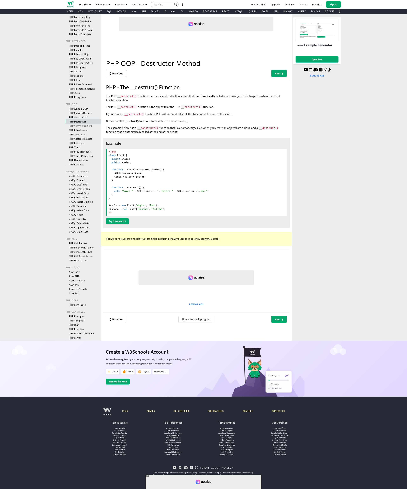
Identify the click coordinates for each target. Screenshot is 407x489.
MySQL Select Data (79, 210)
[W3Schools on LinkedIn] (311, 70)
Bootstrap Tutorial (119, 445)
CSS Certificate (280, 430)
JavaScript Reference (173, 433)
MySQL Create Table (79, 188)
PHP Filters (75, 80)
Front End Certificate (279, 435)
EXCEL (265, 11)
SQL (109, 11)
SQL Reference (173, 435)
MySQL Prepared (77, 206)
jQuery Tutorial (120, 454)
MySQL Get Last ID (79, 197)
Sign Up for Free (118, 381)
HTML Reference (173, 428)
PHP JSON (74, 92)
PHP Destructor (77, 121)
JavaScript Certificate (279, 433)
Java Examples (227, 449)
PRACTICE (248, 410)
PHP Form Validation (80, 21)
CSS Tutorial (119, 430)
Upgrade (275, 4)
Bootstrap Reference (173, 442)
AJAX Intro (74, 271)
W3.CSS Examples (226, 442)
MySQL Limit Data (78, 231)
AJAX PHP (74, 276)
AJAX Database (77, 280)
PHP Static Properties (81, 155)
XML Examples (226, 452)
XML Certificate (280, 454)
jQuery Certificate (280, 445)
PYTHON (121, 11)
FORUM (204, 467)
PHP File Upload (77, 67)
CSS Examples (226, 430)
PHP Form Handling (79, 17)
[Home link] (70, 4)
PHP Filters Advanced (80, 84)
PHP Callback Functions (82, 88)
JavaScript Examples (226, 433)
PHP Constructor (78, 117)
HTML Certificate (279, 428)
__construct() (191, 106)
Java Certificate (279, 447)
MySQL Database (78, 176)
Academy (289, 4)
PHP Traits (75, 147)
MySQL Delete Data (79, 223)
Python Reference (173, 438)
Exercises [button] (120, 4)
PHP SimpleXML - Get (80, 251)
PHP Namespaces (78, 160)
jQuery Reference (173, 454)
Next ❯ (279, 73)
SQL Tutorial (119, 438)
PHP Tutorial (119, 447)
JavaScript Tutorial (119, 433)
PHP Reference (173, 445)
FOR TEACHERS (216, 410)
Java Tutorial (119, 449)
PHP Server (75, 337)
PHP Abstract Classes (80, 138)
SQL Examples (226, 438)
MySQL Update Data (79, 227)
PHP (143, 11)
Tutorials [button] (84, 4)
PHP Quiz (74, 324)
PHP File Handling (79, 54)
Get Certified (258, 4)
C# (182, 11)
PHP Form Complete (80, 34)
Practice (316, 4)
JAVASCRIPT (95, 11)
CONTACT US (278, 410)
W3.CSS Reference (173, 440)
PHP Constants (77, 134)
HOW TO (193, 11)
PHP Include (75, 50)
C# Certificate (279, 452)
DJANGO (288, 11)
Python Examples (227, 440)
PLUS (125, 410)
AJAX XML (74, 284)
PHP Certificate (77, 304)
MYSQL (238, 11)
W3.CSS (155, 11)
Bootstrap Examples (227, 445)
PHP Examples (77, 316)
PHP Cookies (76, 71)
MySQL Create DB (78, 184)
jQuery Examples (226, 454)
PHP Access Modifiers (80, 125)
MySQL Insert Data (79, 193)
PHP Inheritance (78, 130)
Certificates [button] (138, 4)
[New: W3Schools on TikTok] (329, 70)
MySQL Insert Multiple (81, 201)
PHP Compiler (76, 320)
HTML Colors (173, 447)
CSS (80, 11)
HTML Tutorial (119, 428)
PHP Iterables (76, 164)
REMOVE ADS (196, 304)
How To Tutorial (119, 435)
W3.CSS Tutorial (119, 442)
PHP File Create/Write (81, 62)
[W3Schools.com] (107, 413)
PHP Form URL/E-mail (81, 29)
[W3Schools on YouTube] (306, 70)
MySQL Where (76, 214)
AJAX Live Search (78, 289)
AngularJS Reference (173, 452)
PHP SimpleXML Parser (81, 247)
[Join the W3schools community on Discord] (315, 70)
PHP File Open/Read (80, 58)
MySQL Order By (77, 218)
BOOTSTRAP (210, 11)
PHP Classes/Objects (80, 113)
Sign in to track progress (196, 319)
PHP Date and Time (79, 45)
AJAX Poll (74, 293)
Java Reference (173, 449)
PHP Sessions (76, 75)
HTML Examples (226, 428)
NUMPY (302, 11)
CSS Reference (173, 430)
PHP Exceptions (77, 97)
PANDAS (315, 11)
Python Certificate (279, 440)
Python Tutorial (119, 440)
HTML (70, 11)
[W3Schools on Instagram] (325, 70)
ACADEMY (227, 467)
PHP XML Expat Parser (81, 256)
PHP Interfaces (77, 143)
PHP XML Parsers (78, 243)
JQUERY (251, 11)
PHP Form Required (79, 25)
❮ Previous (116, 73)
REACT (226, 11)
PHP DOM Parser (78, 260)
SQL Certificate (280, 438)
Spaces (303, 4)
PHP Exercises (76, 329)
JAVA (134, 11)
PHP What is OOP (78, 108)
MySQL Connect (77, 180)
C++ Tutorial (119, 452)
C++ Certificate (280, 449)
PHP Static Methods (80, 151)
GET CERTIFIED (181, 410)
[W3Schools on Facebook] (321, 70)
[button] (175, 4)
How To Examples (227, 435)
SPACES (151, 410)
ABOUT (215, 467)
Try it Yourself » (117, 221)
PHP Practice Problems (81, 333)
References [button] (102, 4)
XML (276, 11)
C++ (173, 11)
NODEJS (329, 11)
